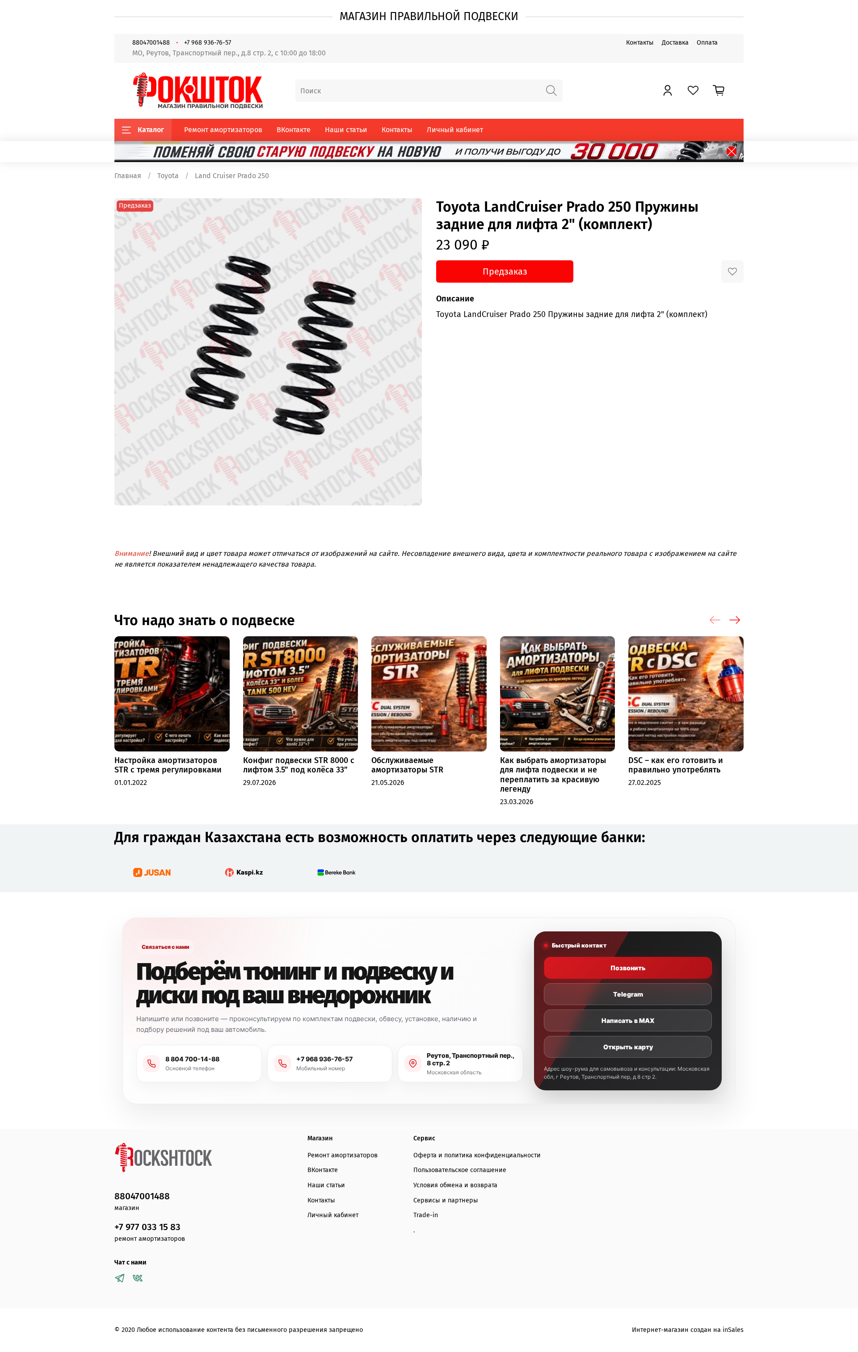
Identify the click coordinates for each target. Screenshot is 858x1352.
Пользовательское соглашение (459, 1170)
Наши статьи (346, 129)
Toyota (168, 175)
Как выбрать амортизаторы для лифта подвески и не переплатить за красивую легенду (553, 774)
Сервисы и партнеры (445, 1200)
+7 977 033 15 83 (147, 1227)
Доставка (675, 42)
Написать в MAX (628, 1020)
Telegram (628, 994)
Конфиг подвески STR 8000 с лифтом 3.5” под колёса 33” (298, 765)
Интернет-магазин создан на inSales (688, 1330)
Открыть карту (628, 1047)
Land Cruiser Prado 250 (232, 175)
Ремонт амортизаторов (223, 129)
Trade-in (425, 1215)
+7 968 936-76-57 (207, 42)
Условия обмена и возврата (455, 1185)
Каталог (151, 129)
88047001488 (151, 42)
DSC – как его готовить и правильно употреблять (675, 765)
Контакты (640, 42)
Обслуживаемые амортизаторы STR (407, 765)
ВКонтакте (294, 129)
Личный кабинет (455, 129)
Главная (127, 175)
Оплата (707, 42)
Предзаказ (505, 271)
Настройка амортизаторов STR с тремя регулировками (168, 765)
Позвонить (628, 968)
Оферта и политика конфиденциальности (477, 1155)
